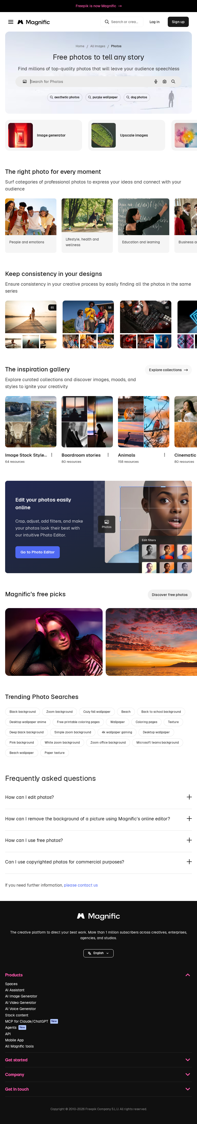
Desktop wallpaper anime (27, 722)
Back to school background (161, 712)
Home (80, 46)
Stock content (16, 1015)
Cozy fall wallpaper (97, 712)
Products (14, 974)
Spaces (11, 984)
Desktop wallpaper (156, 732)
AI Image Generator (21, 996)
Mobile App (14, 1040)
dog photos (139, 97)
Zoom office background (108, 743)
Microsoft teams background (157, 743)
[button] (98, 953)
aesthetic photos (67, 97)
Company (14, 1074)
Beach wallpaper (21, 753)
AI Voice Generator (20, 1008)
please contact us (81, 885)
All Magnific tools (19, 1046)
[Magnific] (98, 917)
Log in (155, 22)
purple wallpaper (105, 97)
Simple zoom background (72, 732)
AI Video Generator (20, 1002)
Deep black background (26, 732)
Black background (22, 712)
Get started (16, 1059)
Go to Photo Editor (38, 552)
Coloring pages (146, 722)
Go (16, 665)
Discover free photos (170, 594)
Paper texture (55, 753)
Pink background (21, 743)
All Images (97, 46)
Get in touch (17, 1089)
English (98, 953)
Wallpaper (117, 722)
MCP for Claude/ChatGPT (31, 1021)
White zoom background (62, 743)
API (8, 1034)
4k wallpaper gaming (117, 732)
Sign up (178, 22)
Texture (173, 722)
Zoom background (59, 712)
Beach (126, 712)
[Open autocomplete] (23, 81)
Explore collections (165, 370)
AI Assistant (14, 990)
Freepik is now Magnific (96, 6)
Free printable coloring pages (78, 722)
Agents (15, 1027)
